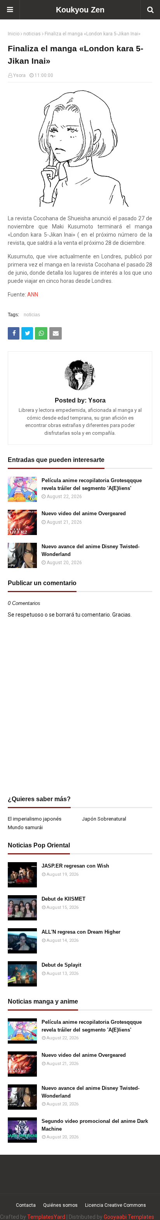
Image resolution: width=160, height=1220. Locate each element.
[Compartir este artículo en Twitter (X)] (27, 333)
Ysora (19, 75)
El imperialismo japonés (34, 819)
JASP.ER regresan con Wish (75, 866)
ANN (32, 294)
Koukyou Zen (80, 9)
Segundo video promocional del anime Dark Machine (95, 1125)
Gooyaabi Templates (129, 1217)
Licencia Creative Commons (115, 1205)
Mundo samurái (25, 827)
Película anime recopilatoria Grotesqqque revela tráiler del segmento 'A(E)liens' (92, 484)
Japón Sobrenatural (104, 819)
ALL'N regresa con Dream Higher (81, 932)
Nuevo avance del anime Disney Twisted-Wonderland (90, 550)
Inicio (13, 34)
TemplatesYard (46, 1217)
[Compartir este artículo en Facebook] (13, 333)
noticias (32, 34)
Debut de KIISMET (63, 899)
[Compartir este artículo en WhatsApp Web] (41, 333)
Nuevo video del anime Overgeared (84, 513)
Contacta (26, 1205)
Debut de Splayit (61, 965)
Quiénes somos (60, 1205)
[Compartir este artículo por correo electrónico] (55, 333)
